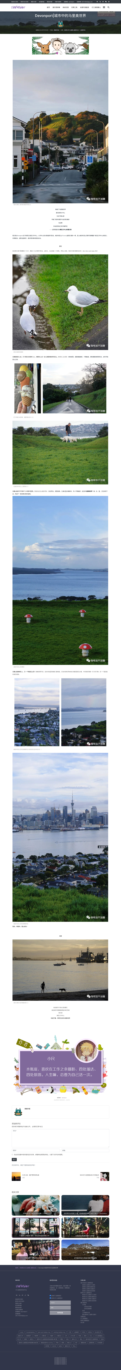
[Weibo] (103, 1)
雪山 (74, 1346)
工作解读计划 (86, 1312)
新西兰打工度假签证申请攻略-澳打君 (47, 1339)
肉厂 (76, 1342)
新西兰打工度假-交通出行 (89, 1298)
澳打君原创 (84, 1302)
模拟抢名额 (49, 1)
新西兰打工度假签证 (56, 1298)
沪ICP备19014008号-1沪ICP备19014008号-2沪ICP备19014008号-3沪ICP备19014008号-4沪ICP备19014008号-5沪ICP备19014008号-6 (60, 1361)
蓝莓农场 (91, 1342)
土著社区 (43, 1335)
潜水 (81, 1339)
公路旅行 (76, 1332)
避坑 (60, 1346)
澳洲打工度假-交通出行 (88, 1288)
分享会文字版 (88, 1306)
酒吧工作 (67, 1346)
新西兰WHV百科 (24, 1)
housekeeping (30, 1332)
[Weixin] (106, 1)
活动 (67, 1339)
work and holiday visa (44, 1332)
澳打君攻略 (56, 7)
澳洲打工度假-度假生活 (88, 1287)
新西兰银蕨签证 (85, 1320)
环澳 (57, 1342)
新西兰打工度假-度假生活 (71, 30)
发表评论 (82, 30)
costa (21, 1332)
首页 (48, 7)
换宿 (25, 1339)
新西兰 (32, 1339)
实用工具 (74, 7)
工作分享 (72, 1335)
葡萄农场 (83, 1342)
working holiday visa (59, 1332)
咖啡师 (36, 1335)
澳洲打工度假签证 (56, 1295)
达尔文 (54, 1346)
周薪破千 (28, 1335)
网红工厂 (69, 1342)
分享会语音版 (88, 1308)
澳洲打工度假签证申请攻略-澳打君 (28, 1342)
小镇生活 (58, 1335)
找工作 (19, 1339)
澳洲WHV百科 (14, 1)
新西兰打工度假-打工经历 (89, 1294)
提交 (14, 1159)
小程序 (51, 1335)
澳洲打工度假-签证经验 (88, 1291)
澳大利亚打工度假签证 (87, 1283)
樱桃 (61, 1339)
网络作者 (56, 30)
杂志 (83, 1310)
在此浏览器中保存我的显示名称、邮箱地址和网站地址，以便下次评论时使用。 (39, 1154)
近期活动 (83, 1316)
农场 (83, 1332)
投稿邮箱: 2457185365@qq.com (85, 1)
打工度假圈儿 (96, 7)
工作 (66, 1335)
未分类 (82, 1322)
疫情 (63, 1342)
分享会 (84, 1304)
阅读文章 (66, 7)
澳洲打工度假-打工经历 (88, 1285)
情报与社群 (33, 1)
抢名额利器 (41, 1)
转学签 (47, 1346)
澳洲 (102, 1339)
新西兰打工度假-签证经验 (89, 1300)
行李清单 (99, 1342)
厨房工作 (20, 1335)
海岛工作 (74, 1339)
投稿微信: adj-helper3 (69, 1)
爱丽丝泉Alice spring (47, 1342)
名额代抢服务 (58, 1)
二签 (69, 1332)
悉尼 (85, 1335)
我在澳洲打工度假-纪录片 (89, 1314)
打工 (91, 1335)
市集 (79, 1335)
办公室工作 (98, 1332)
